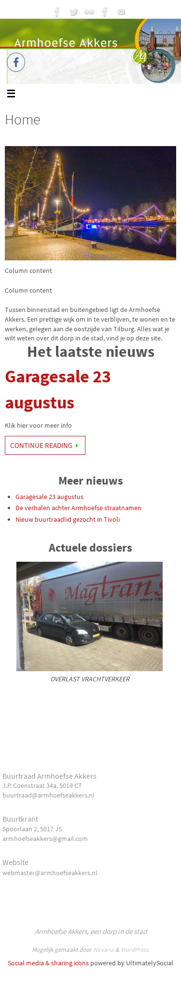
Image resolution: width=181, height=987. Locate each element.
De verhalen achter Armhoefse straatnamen (78, 507)
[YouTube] (121, 11)
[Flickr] (89, 11)
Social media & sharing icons (48, 963)
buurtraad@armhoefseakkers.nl (48, 795)
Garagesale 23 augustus (49, 496)
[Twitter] (73, 11)
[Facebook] (57, 11)
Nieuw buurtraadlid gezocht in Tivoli (67, 519)
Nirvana (103, 950)
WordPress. (135, 950)
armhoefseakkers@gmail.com (45, 838)
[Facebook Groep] (105, 11)
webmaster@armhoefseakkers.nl (49, 872)
